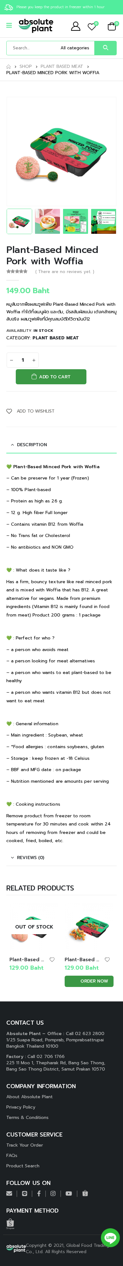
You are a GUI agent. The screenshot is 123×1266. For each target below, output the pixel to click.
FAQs (11, 1155)
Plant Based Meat (55, 338)
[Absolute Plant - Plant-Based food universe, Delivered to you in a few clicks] (36, 26)
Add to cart (55, 377)
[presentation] (14, 151)
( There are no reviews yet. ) (64, 272)
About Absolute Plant (29, 1096)
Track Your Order (24, 1145)
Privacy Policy (20, 1107)
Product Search (22, 1166)
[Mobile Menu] (11, 26)
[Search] (106, 48)
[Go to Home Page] (8, 66)
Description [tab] (32, 444)
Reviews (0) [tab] (30, 857)
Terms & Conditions (27, 1117)
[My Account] (75, 26)
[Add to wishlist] (52, 959)
